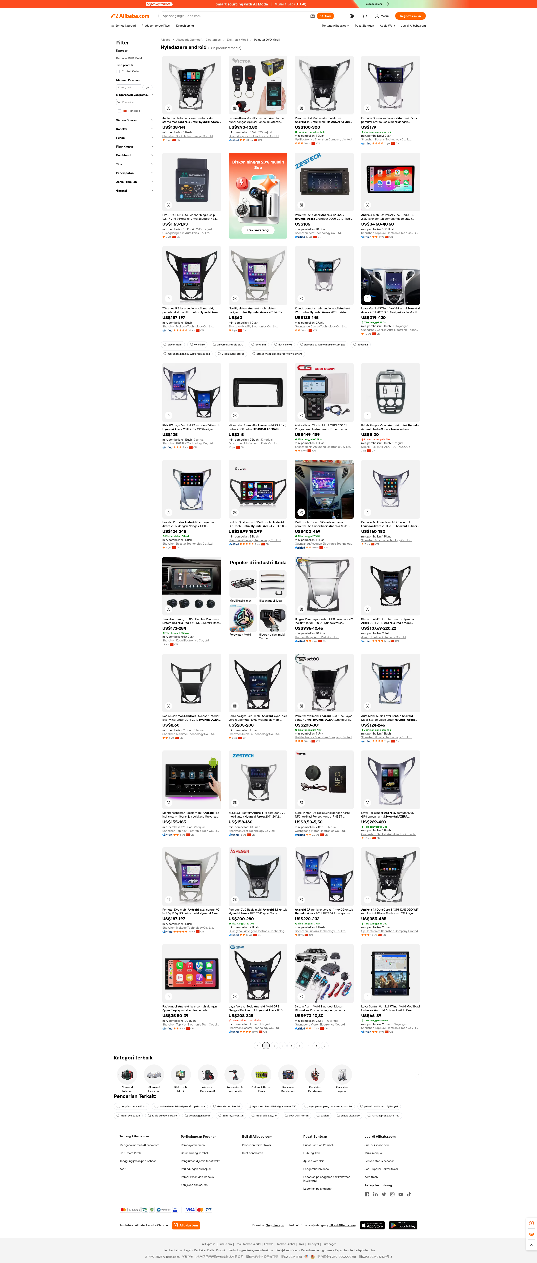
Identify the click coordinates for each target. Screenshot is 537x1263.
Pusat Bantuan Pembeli (318, 1145)
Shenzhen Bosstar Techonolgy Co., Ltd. (187, 543)
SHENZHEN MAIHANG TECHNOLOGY (385, 446)
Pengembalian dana (316, 1169)
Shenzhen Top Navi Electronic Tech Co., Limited (390, 233)
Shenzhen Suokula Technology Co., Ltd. (187, 136)
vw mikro (199, 344)
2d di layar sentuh (233, 1115)
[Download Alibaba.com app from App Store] (372, 1225)
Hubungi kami (312, 1153)
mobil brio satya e (266, 1115)
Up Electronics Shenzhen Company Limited (323, 139)
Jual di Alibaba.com (377, 1145)
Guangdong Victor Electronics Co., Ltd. (254, 136)
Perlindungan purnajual (196, 1169)
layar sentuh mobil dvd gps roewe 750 (274, 1106)
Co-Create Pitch (130, 1153)
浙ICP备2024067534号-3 (375, 1256)
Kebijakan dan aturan (194, 1184)
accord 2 (362, 344)
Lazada (268, 1244)
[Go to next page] (324, 1045)
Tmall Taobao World (248, 1244)
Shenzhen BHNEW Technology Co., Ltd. (188, 443)
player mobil (175, 344)
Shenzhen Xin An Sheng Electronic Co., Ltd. (323, 446)
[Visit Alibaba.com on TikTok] (409, 1194)
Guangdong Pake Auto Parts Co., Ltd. (186, 233)
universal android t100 (230, 344)
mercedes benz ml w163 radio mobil (189, 353)
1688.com (225, 1244)
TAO (301, 1244)
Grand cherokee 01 (228, 1106)
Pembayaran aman (193, 1145)
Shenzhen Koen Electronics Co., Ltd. (185, 640)
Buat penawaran (252, 1153)
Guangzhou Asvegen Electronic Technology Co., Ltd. (324, 543)
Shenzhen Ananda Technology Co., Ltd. (386, 540)
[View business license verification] (306, 1257)
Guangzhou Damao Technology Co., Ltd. (321, 326)
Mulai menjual (373, 1153)
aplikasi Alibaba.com (341, 1225)
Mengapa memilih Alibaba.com (139, 1145)
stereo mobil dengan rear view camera (279, 353)
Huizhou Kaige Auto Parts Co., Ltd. (317, 637)
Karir (122, 1169)
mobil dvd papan (130, 1115)
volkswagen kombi (199, 1115)
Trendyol (313, 1244)
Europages (329, 1244)
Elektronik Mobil (237, 39)
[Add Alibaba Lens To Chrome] (186, 1225)
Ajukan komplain (314, 1161)
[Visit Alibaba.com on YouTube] (400, 1194)
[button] (312, 15)
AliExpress (208, 1244)
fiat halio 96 (285, 344)
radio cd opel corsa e (164, 1115)
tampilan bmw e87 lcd (133, 1106)
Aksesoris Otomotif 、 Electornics (198, 39)
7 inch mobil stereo (233, 353)
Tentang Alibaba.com (134, 1136)
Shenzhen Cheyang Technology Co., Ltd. (255, 540)
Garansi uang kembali (195, 1153)
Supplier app (275, 1225)
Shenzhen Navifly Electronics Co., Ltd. (253, 326)
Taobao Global (286, 1244)
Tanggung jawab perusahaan (138, 1161)
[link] (531, 1223)
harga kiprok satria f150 (386, 1115)
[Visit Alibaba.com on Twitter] (383, 1194)
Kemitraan (371, 1177)
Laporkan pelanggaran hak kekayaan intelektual (326, 1178)
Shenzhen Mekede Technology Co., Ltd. (188, 326)
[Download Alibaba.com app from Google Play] (403, 1225)
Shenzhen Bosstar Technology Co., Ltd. (386, 139)
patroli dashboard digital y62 (381, 1106)
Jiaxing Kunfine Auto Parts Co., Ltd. (383, 637)
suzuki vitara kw (350, 1115)
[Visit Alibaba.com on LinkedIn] (375, 1194)
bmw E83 (260, 344)
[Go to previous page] (257, 1045)
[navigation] (135, 543)
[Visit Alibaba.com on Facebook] (367, 1194)
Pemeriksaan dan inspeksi (197, 1177)
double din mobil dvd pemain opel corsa (182, 1106)
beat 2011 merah (299, 1115)
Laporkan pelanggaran (317, 1188)
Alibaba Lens (144, 1225)
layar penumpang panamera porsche (330, 1106)
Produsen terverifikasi (256, 1145)
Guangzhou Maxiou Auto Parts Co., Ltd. (254, 443)
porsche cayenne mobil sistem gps (324, 344)
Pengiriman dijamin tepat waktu (201, 1161)
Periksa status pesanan (380, 1161)
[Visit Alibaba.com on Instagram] (392, 1194)
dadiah (325, 1115)
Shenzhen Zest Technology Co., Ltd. (318, 233)
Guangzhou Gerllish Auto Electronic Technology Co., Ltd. (390, 329)
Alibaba (165, 39)
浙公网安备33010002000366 (337, 1256)
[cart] (365, 16)
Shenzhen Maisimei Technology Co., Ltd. (188, 734)
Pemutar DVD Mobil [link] (267, 39)
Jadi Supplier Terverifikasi (381, 1169)
